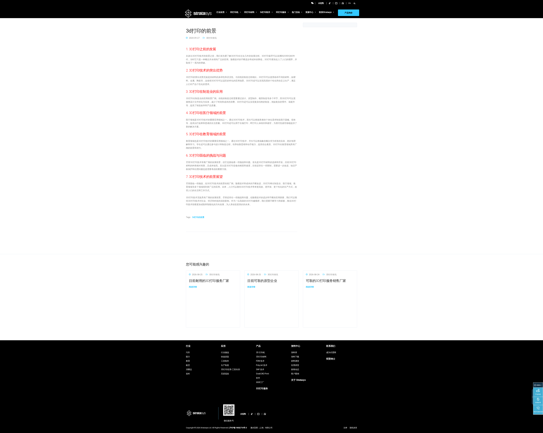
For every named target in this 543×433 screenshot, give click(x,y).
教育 (188, 361)
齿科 (188, 374)
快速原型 (225, 357)
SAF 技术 (260, 369)
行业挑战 (225, 352)
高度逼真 (225, 374)
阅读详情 (193, 287)
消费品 (189, 369)
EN (349, 3)
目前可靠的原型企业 (262, 281)
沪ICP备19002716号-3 (238, 428)
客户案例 (295, 374)
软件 (258, 378)
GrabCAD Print (262, 374)
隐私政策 (353, 428)
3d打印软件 (265, 12)
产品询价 (349, 13)
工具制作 (225, 361)
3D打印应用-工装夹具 (230, 369)
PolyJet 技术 (261, 365)
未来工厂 (260, 382)
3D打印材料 (249, 12)
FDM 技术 (260, 361)
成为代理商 (331, 352)
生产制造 (225, 365)
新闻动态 (295, 369)
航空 (188, 365)
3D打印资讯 (211, 38)
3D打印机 (234, 12)
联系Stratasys (325, 12)
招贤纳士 (330, 358)
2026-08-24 (314, 274)
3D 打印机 (260, 352)
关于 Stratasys (298, 380)
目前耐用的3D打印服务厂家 (209, 281)
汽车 (188, 352)
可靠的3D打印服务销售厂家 (326, 281)
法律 (345, 428)
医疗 (188, 357)
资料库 (294, 352)
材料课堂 (295, 361)
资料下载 (295, 357)
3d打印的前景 (198, 217)
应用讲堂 (295, 365)
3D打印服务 (281, 12)
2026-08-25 (197, 274)
